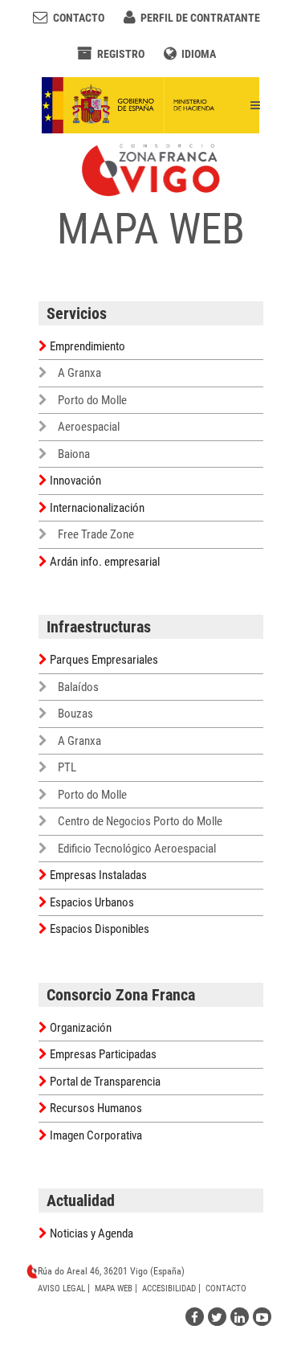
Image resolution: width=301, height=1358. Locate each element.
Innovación (75, 480)
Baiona (74, 454)
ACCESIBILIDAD (169, 1288)
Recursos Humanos (96, 1108)
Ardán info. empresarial (105, 561)
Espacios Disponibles (99, 929)
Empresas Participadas (103, 1054)
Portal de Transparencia (105, 1081)
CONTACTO (225, 1288)
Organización (81, 1028)
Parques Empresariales (104, 659)
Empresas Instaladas (98, 875)
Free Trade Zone (96, 534)
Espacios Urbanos (92, 902)
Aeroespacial (89, 426)
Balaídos (78, 687)
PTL (67, 767)
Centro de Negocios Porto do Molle (140, 821)
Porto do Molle (92, 400)
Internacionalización (97, 508)
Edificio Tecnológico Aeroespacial (137, 848)
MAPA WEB (113, 1288)
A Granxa (79, 373)
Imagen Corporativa (96, 1135)
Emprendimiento (87, 346)
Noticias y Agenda (91, 1233)
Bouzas (75, 713)
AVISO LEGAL (61, 1288)
